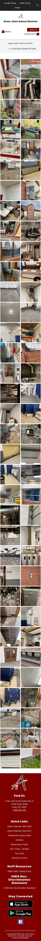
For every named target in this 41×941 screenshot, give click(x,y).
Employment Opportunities (19, 835)
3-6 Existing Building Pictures (23, 49)
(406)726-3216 (19, 810)
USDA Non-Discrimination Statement (19, 888)
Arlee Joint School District (20, 43)
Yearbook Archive (19, 858)
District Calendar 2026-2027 (19, 831)
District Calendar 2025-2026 (19, 826)
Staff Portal (25, 3)
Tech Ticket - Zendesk (19, 849)
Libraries (19, 840)
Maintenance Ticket (19, 844)
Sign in (33, 30)
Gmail (17, 8)
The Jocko (19, 853)
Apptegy (25, 938)
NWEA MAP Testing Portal (19, 871)
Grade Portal (10, 3)
